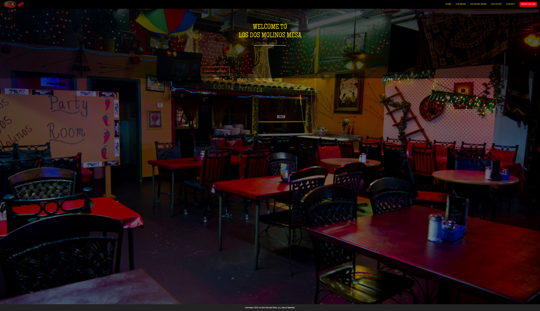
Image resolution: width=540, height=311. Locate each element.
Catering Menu (478, 4)
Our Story (496, 4)
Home (448, 4)
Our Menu (461, 4)
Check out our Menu (215, 71)
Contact (510, 4)
